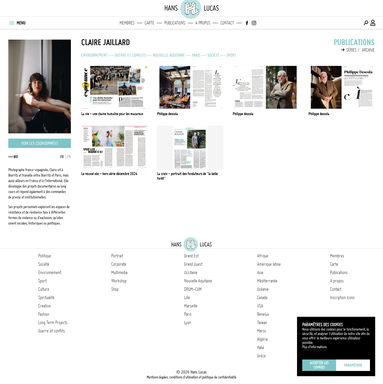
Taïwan (262, 322)
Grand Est (191, 255)
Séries (351, 50)
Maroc (261, 330)
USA (260, 305)
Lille (187, 297)
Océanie (263, 289)
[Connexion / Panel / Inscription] (373, 23)
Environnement (94, 55)
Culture (43, 289)
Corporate (118, 264)
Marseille (190, 305)
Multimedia (119, 272)
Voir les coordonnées (39, 143)
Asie (260, 272)
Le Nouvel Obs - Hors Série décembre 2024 (109, 173)
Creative (44, 305)
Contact (227, 23)
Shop (115, 289)
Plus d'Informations (314, 347)
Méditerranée (267, 280)
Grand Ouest (193, 264)
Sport (231, 55)
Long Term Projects (52, 322)
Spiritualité (46, 297)
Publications (174, 23)
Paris (196, 55)
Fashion (43, 314)
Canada (262, 297)
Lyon (187, 322)
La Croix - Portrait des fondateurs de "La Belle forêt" (187, 176)
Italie (260, 347)
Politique (44, 255)
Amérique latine (269, 264)
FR (62, 156)
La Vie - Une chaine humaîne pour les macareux (112, 114)
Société (213, 55)
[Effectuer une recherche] (365, 23)
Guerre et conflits (130, 55)
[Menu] (11, 23)
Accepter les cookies (319, 365)
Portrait (117, 255)
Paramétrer (353, 365)
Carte (149, 23)
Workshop (119, 280)
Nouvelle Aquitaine (169, 55)
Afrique (262, 255)
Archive (368, 50)
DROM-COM (193, 289)
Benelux (263, 314)
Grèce (261, 355)
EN (69, 156)
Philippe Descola (167, 114)
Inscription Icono (342, 297)
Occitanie (190, 272)
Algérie (262, 339)
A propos (202, 23)
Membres (127, 23)
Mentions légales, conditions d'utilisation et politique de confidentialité (191, 377)
